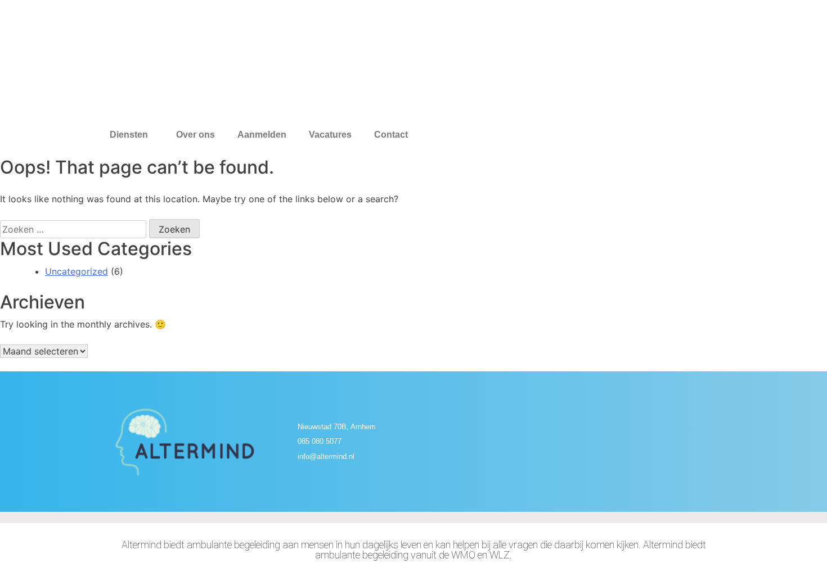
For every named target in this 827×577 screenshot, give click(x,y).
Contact (391, 134)
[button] (131, 134)
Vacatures (330, 134)
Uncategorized (76, 271)
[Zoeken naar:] (73, 229)
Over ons (195, 134)
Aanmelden (261, 134)
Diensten (129, 134)
